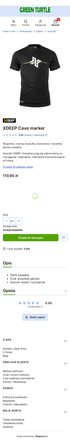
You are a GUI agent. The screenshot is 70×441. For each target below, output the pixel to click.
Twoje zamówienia (13, 419)
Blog (5, 355)
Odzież (39, 31)
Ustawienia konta (13, 423)
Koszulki (52, 31)
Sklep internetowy (31, 436)
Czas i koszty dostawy (16, 374)
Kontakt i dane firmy (14, 348)
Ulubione (8, 426)
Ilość (5, 214)
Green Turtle (9, 31)
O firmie (7, 352)
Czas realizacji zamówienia (18, 378)
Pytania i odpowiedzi (15, 404)
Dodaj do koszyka (30, 237)
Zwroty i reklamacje (14, 381)
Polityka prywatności (15, 397)
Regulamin (9, 400)
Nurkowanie (26, 31)
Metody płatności (13, 371)
